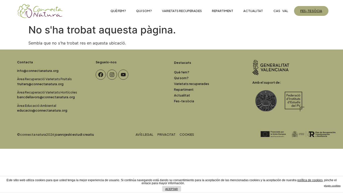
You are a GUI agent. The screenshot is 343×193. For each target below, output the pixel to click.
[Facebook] (101, 75)
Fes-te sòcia (184, 101)
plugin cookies (332, 185)
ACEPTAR (171, 188)
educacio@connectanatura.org (42, 110)
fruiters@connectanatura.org (40, 84)
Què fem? (118, 11)
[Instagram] (112, 75)
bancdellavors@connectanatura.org (46, 97)
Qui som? (144, 11)
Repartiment (222, 11)
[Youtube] (123, 75)
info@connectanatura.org (38, 71)
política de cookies (310, 180)
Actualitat (253, 11)
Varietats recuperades (182, 11)
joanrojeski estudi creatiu (74, 134)
